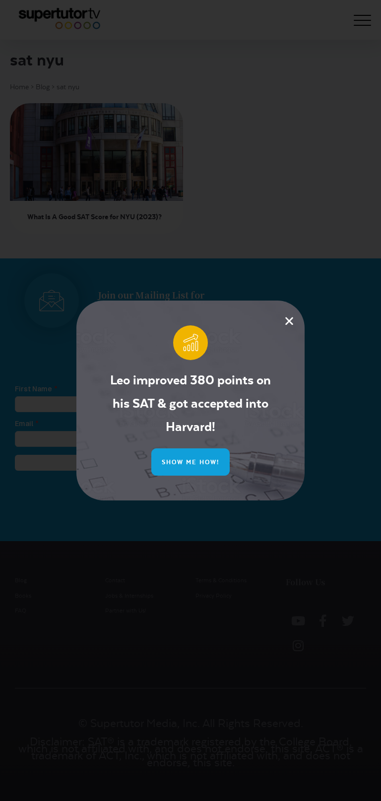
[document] (190, 400)
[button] (289, 320)
